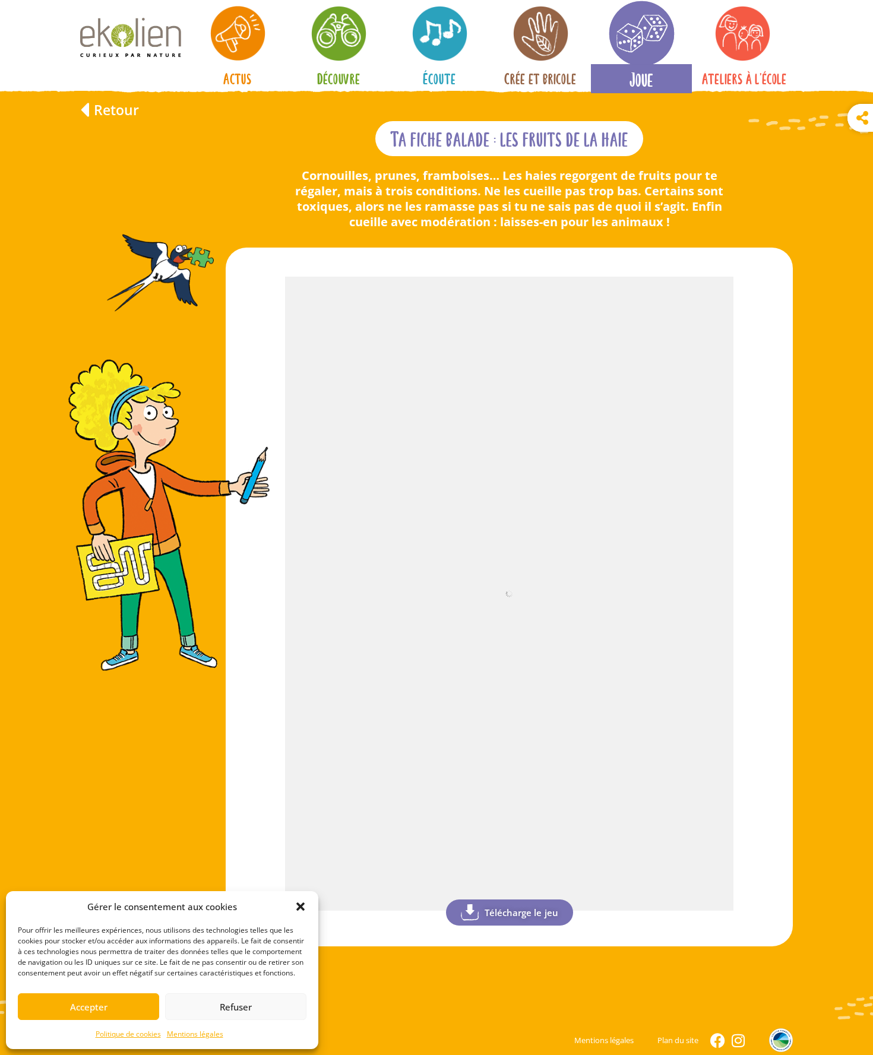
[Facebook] (717, 1040)
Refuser (236, 1007)
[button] (300, 907)
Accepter (88, 1007)
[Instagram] (737, 1040)
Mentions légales (195, 1034)
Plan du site (677, 1040)
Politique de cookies (128, 1034)
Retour (116, 109)
